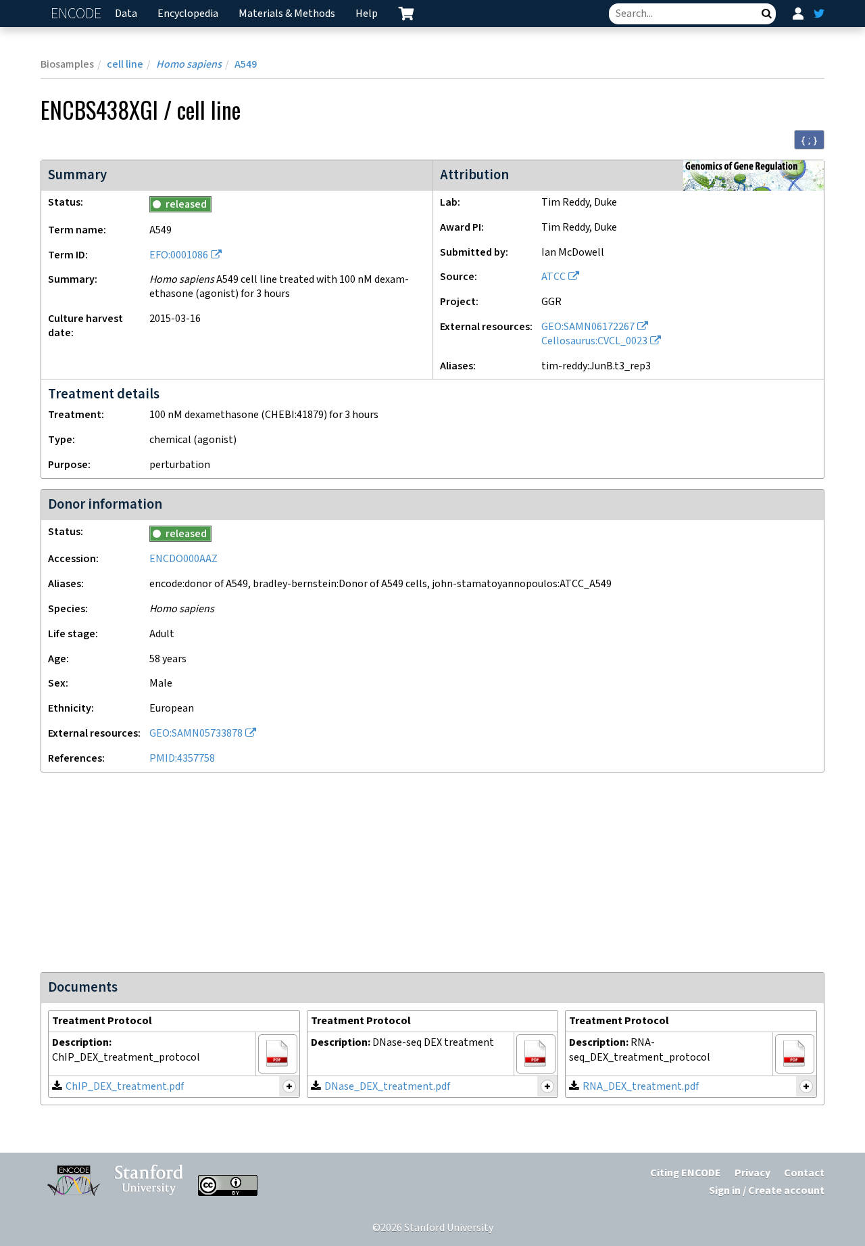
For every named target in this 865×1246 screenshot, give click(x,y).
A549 (245, 64)
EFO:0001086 (178, 255)
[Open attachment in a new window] (277, 1054)
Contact (804, 1173)
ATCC (553, 277)
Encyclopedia (187, 14)
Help (366, 14)
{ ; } (809, 140)
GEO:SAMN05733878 (196, 733)
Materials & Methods (287, 14)
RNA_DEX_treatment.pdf (641, 1087)
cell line (125, 64)
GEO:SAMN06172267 (588, 327)
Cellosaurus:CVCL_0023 (594, 341)
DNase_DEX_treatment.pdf (387, 1087)
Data (126, 14)
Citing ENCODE (685, 1173)
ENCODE (78, 14)
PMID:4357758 (182, 759)
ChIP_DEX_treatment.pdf (125, 1087)
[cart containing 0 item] (406, 13)
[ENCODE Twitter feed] (819, 13)
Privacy (752, 1173)
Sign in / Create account (766, 1191)
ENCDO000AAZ (183, 559)
